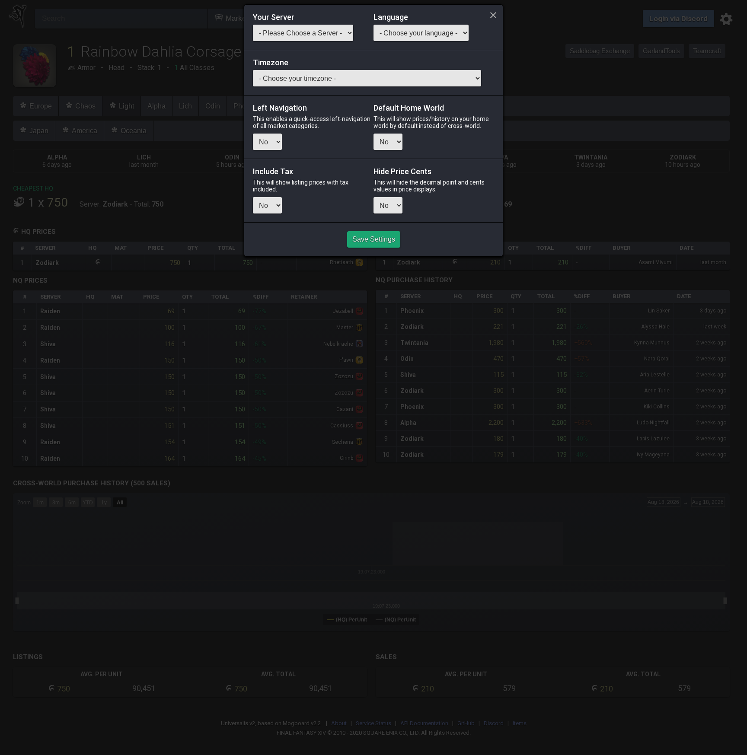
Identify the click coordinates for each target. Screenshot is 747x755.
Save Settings (373, 239)
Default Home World (409, 108)
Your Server (273, 17)
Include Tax (273, 171)
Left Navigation (280, 108)
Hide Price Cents (402, 171)
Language (391, 17)
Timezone (270, 63)
